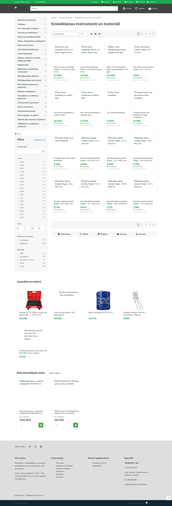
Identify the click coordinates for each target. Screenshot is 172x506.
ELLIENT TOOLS (26, 260)
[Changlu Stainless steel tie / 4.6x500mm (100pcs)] (138, 300)
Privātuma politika (63, 468)
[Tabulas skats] (99, 34)
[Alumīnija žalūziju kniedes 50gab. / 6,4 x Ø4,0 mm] (64, 189)
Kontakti (142, 234)
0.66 (22, 181)
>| (153, 34)
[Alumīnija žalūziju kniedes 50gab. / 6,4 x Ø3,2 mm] (91, 146)
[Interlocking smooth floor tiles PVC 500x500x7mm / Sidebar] (34, 338)
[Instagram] (35, 446)
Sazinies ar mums (99, 463)
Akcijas (95, 2)
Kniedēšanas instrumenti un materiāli (87, 18)
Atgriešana (96, 466)
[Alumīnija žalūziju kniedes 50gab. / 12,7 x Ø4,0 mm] (117, 146)
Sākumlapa (65, 234)
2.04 (22, 208)
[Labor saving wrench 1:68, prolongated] (69, 300)
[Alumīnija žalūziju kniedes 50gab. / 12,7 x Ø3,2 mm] (91, 189)
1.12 (21, 198)
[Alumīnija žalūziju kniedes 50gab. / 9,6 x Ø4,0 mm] (144, 146)
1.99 (21, 204)
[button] (152, 2)
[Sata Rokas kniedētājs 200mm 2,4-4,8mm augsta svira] (91, 55)
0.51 (21, 168)
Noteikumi (141, 2)
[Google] (41, 446)
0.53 (22, 175)
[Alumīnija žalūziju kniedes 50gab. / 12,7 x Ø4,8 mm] (144, 189)
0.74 (22, 185)
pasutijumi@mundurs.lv (23, 2)
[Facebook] (29, 446)
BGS (21, 253)
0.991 (22, 191)
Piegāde (106, 2)
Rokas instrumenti (66, 18)
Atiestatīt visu (40, 140)
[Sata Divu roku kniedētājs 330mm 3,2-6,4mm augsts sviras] (64, 55)
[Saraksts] (95, 34)
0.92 (21, 188)
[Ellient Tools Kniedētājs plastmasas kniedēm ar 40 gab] (117, 55)
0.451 (22, 162)
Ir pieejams (24, 240)
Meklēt (84, 234)
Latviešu (152, 2)
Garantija (129, 2)
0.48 (22, 165)
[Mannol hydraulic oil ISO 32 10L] (103, 300)
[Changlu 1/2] (34, 300)
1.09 (21, 195)
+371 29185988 (39, 2)
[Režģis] (91, 34)
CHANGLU (24, 257)
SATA (22, 263)
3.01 (21, 214)
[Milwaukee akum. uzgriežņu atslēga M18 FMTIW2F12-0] (34, 394)
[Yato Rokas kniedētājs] (117, 100)
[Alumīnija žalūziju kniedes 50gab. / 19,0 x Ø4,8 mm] (117, 189)
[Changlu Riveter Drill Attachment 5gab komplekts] (144, 100)
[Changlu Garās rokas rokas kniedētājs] (64, 146)
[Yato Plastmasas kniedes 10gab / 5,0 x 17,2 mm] (144, 55)
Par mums (60, 463)
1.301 (22, 201)
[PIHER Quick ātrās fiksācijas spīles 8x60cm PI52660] (68, 394)
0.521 (22, 172)
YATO (22, 266)
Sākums (54, 18)
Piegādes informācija (64, 466)
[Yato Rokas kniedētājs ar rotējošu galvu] (64, 100)
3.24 (22, 217)
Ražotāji (118, 2)
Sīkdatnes (60, 471)
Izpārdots (24, 243)
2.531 (22, 211)
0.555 (22, 178)
